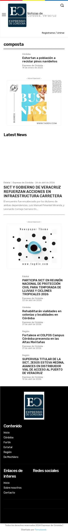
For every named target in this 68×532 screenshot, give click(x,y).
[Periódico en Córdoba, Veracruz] (34, 406)
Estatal (7, 183)
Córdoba (26, 54)
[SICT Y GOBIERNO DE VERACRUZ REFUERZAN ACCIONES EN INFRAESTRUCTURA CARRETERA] (34, 159)
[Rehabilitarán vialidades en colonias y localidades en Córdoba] (11, 314)
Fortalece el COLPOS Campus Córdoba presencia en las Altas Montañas (43, 339)
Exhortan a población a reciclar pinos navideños (39, 59)
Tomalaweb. (41, 530)
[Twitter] (35, 487)
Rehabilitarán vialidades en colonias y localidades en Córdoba (41, 314)
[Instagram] (35, 482)
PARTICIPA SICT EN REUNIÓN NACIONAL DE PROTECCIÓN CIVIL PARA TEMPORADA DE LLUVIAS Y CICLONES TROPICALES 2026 (42, 287)
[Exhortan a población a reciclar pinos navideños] (11, 61)
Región (25, 331)
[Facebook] (35, 477)
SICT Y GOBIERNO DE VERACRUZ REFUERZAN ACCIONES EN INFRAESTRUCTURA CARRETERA (33, 191)
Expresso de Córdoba (32, 65)
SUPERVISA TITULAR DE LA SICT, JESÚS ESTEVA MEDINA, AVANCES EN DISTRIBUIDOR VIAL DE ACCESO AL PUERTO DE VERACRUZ (43, 366)
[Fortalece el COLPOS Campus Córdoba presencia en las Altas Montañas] (11, 338)
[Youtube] (35, 492)
